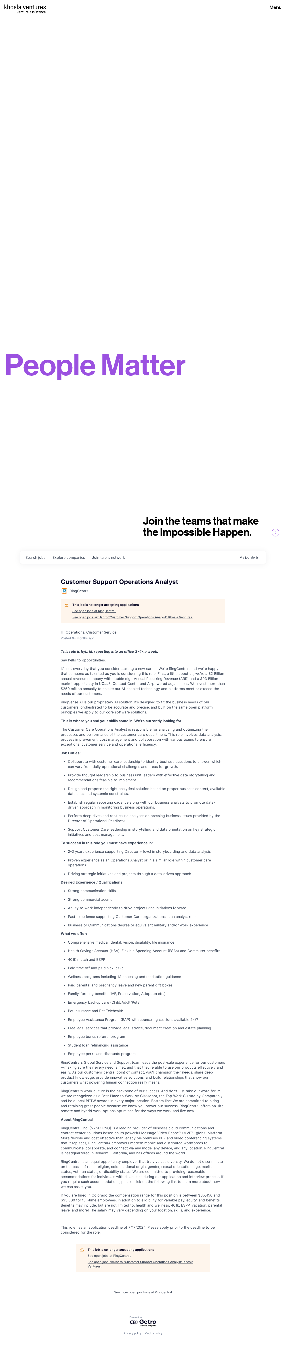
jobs (35, 557)
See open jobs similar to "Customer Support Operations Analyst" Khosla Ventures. (132, 617)
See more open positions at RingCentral (143, 1292)
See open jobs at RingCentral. (94, 611)
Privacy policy (133, 1333)
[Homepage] (25, 6)
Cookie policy (153, 1333)
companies (69, 557)
